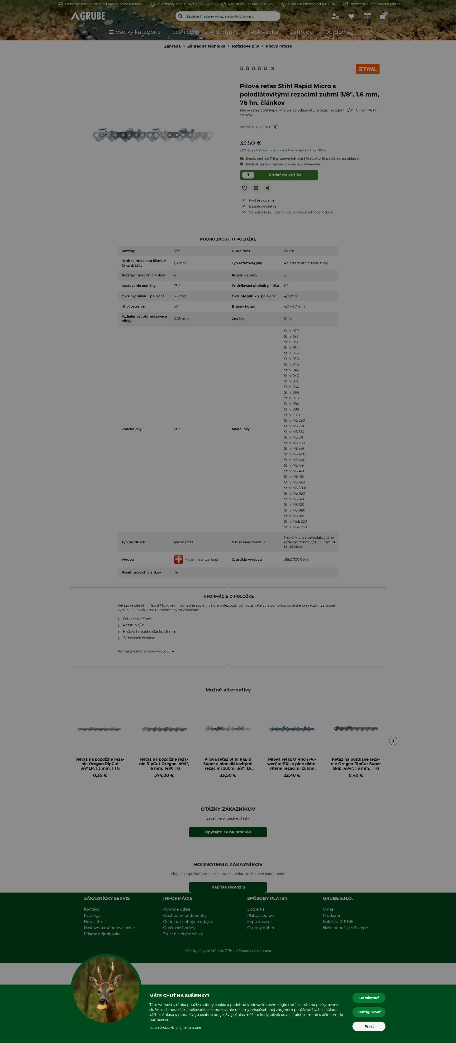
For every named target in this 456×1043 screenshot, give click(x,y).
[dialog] (228, 521)
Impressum (192, 1027)
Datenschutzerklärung (165, 1027)
